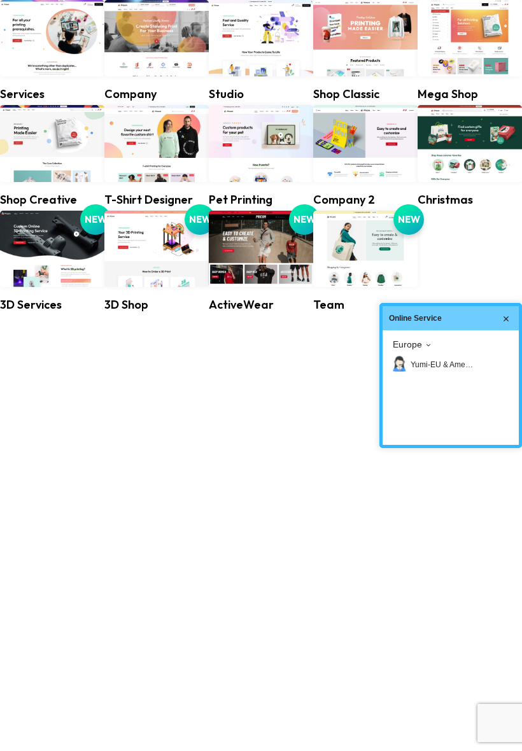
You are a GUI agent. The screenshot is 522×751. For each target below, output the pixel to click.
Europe (407, 344)
